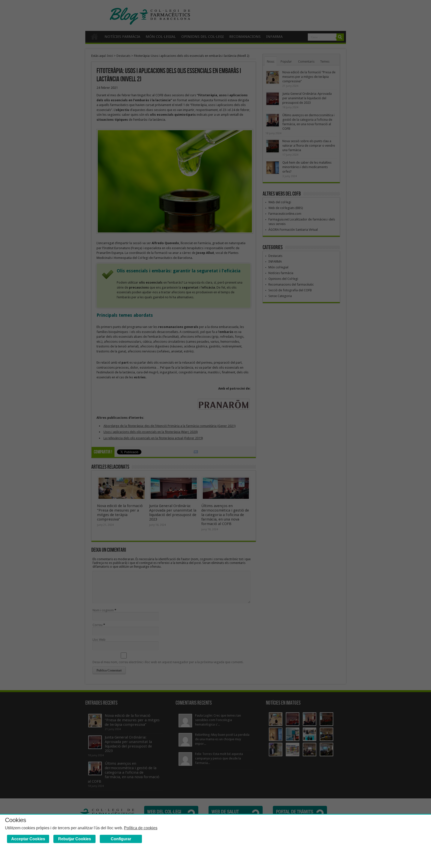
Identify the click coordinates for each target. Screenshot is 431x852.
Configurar (121, 839)
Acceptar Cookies (28, 839)
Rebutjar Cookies (74, 839)
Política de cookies (140, 828)
